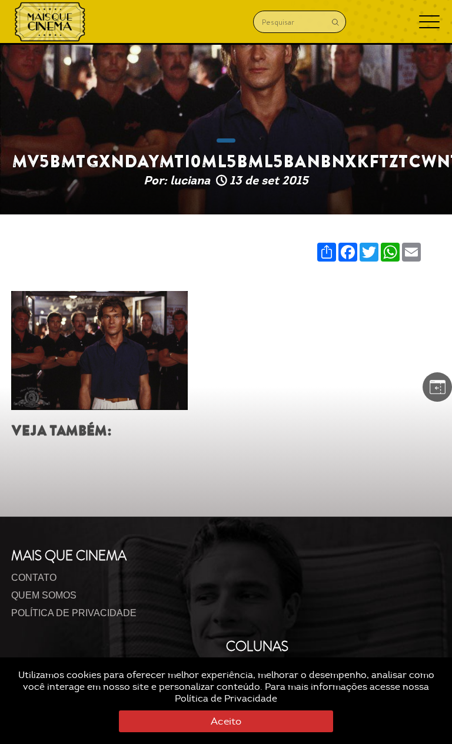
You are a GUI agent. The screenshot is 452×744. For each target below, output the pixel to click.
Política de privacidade (74, 613)
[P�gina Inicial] (50, 22)
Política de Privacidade (226, 699)
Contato (33, 578)
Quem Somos (44, 595)
